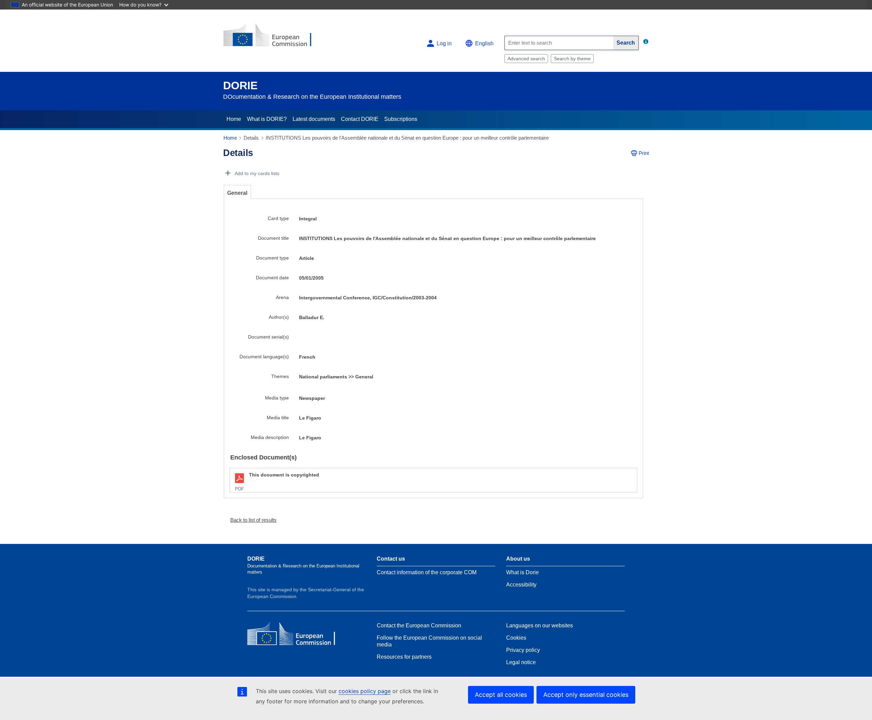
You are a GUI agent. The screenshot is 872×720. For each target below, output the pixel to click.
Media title (278, 417)
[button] (251, 520)
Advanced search (526, 58)
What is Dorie (522, 572)
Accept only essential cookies (585, 694)
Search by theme (572, 58)
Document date (272, 277)
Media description (270, 437)
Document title (273, 238)
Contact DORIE (359, 119)
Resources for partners (404, 657)
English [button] (484, 43)
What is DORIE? (267, 119)
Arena (282, 297)
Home (234, 119)
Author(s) (279, 317)
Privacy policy (523, 650)
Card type (278, 218)
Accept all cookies (501, 694)
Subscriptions (400, 119)
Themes (280, 376)
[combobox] (559, 43)
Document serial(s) (268, 337)
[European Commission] (272, 38)
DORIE (240, 85)
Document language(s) (264, 356)
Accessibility (521, 585)
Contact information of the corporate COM (427, 572)
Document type (272, 258)
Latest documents (314, 119)
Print (644, 153)
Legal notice (521, 662)
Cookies (516, 638)
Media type (277, 398)
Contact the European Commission (419, 625)
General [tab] (237, 193)
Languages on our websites (539, 625)
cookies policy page (365, 691)
